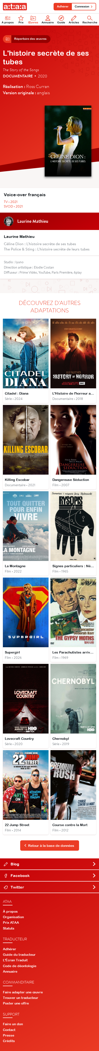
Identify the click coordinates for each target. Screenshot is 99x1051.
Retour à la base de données (51, 846)
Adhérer (62, 6)
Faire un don (13, 1024)
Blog (14, 864)
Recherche (89, 22)
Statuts (8, 928)
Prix (21, 22)
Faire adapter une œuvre (23, 992)
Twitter (17, 887)
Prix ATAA (11, 922)
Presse (8, 1035)
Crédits (9, 1041)
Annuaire (48, 22)
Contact (9, 1030)
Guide (61, 22)
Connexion (82, 6)
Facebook (20, 875)
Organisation (13, 917)
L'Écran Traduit (15, 960)
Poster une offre (16, 1003)
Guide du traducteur (19, 955)
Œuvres (33, 22)
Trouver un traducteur (20, 998)
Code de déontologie (19, 966)
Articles (74, 22)
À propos (8, 22)
